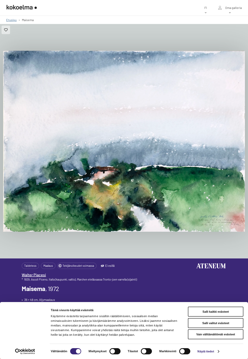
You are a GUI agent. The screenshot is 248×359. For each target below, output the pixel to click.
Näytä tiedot (205, 351)
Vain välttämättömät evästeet (215, 334)
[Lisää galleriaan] (6, 30)
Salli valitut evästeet (215, 323)
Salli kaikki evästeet (215, 311)
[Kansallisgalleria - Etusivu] (21, 8)
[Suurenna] (124, 141)
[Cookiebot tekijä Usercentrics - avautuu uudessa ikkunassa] (25, 351)
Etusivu (11, 20)
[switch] (115, 351)
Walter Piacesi (34, 274)
